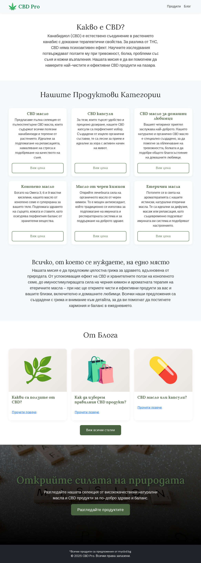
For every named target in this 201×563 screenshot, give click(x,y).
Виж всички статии (100, 430)
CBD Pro (29, 6)
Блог (187, 6)
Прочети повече (24, 412)
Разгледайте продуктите (100, 509)
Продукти (174, 6)
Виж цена (37, 168)
